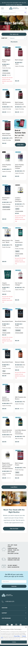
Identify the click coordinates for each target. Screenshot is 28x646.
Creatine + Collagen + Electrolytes (18, 199)
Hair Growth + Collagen (19, 284)
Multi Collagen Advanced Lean (19, 103)
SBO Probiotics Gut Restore (20, 398)
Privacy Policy (17, 636)
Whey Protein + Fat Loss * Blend (7, 241)
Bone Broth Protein (7, 321)
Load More (14, 487)
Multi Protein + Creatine (6, 199)
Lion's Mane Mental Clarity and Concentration (20, 432)
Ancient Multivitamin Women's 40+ (6, 399)
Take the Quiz (14, 529)
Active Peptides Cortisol (6, 165)
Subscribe (14, 586)
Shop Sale (20, 145)
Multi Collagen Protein (6, 61)
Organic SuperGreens (19, 241)
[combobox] (14, 12)
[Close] (26, 627)
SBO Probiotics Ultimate (6, 103)
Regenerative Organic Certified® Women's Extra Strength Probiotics (7, 465)
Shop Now (19, 5)
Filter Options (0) (14, 34)
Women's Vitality (19, 362)
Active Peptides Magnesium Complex (19, 166)
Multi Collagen (19, 60)
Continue (14, 642)
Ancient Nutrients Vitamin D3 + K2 (7, 431)
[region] (14, 635)
